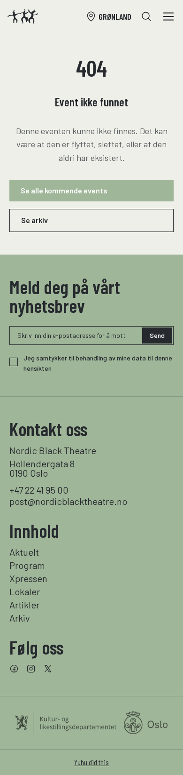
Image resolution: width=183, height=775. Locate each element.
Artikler (24, 604)
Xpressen (28, 578)
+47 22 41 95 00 (39, 490)
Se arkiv (34, 220)
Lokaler (24, 591)
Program (27, 565)
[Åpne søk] (146, 16)
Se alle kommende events (64, 190)
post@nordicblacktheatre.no (68, 501)
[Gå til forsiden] (23, 16)
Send (157, 335)
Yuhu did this (91, 762)
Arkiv (19, 618)
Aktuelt (24, 552)
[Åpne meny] (168, 16)
